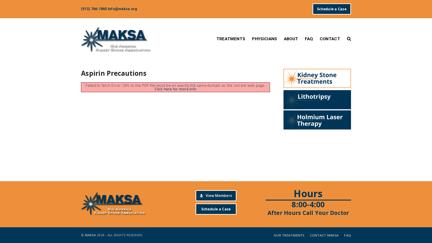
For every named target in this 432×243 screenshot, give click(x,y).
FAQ (347, 235)
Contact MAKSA (324, 235)
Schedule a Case (331, 9)
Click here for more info (175, 89)
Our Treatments (289, 235)
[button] (349, 39)
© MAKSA (88, 235)
